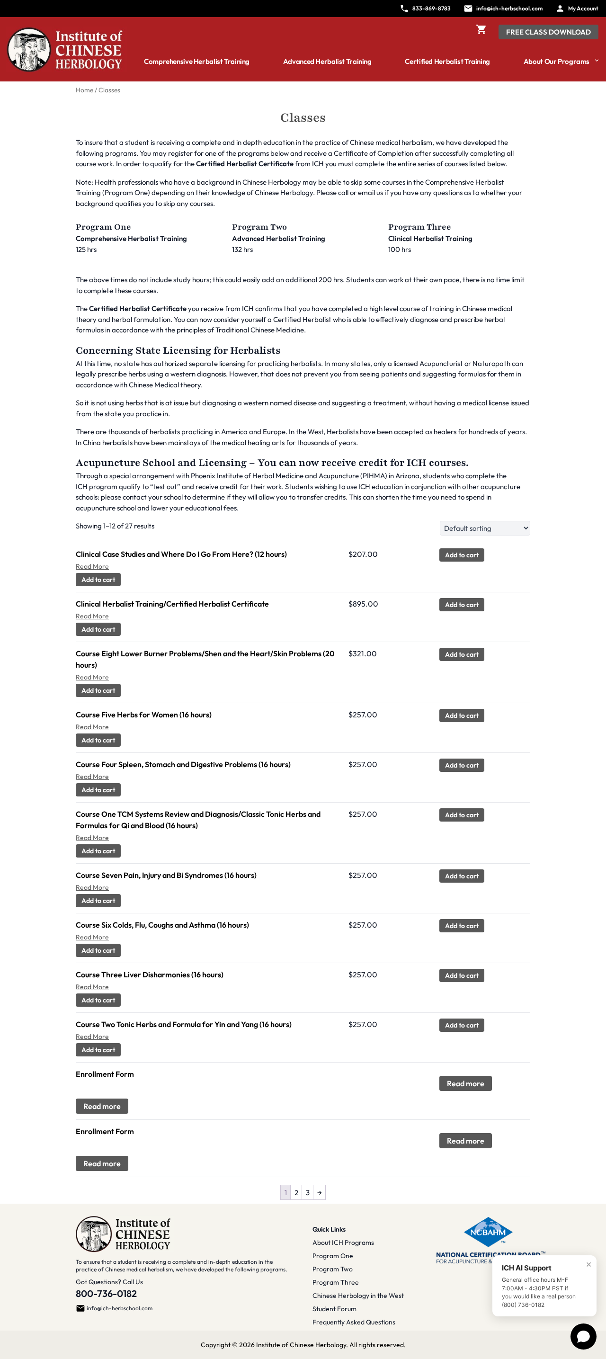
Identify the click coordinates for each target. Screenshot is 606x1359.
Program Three (335, 1282)
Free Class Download (548, 31)
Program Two (332, 1269)
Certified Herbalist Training (447, 61)
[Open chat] (583, 1336)
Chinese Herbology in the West (358, 1295)
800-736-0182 (106, 1293)
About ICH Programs (343, 1242)
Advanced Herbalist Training (327, 61)
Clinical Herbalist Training (430, 238)
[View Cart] (481, 32)
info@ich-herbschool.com (119, 1308)
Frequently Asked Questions (353, 1322)
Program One (332, 1256)
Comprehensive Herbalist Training (197, 61)
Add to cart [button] (462, 555)
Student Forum (334, 1309)
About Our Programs (556, 61)
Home (84, 90)
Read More (92, 566)
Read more (465, 1083)
